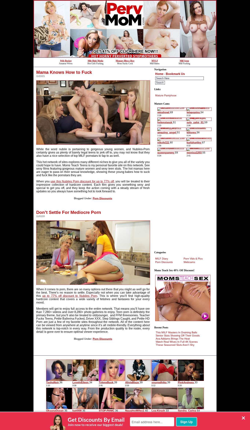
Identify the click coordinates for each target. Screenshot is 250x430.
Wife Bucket (66, 61)
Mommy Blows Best (125, 61)
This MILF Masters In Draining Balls (176, 332)
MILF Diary (161, 258)
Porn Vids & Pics (193, 258)
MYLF (155, 61)
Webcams (189, 262)
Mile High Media (95, 61)
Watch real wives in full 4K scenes (177, 341)
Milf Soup (184, 61)
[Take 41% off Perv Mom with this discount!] (125, 56)
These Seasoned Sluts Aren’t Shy (175, 344)
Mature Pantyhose (165, 95)
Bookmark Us (175, 73)
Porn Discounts (102, 198)
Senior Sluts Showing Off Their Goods (178, 335)
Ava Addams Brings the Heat (173, 338)
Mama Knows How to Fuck (64, 72)
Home (159, 73)
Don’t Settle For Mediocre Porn (68, 212)
